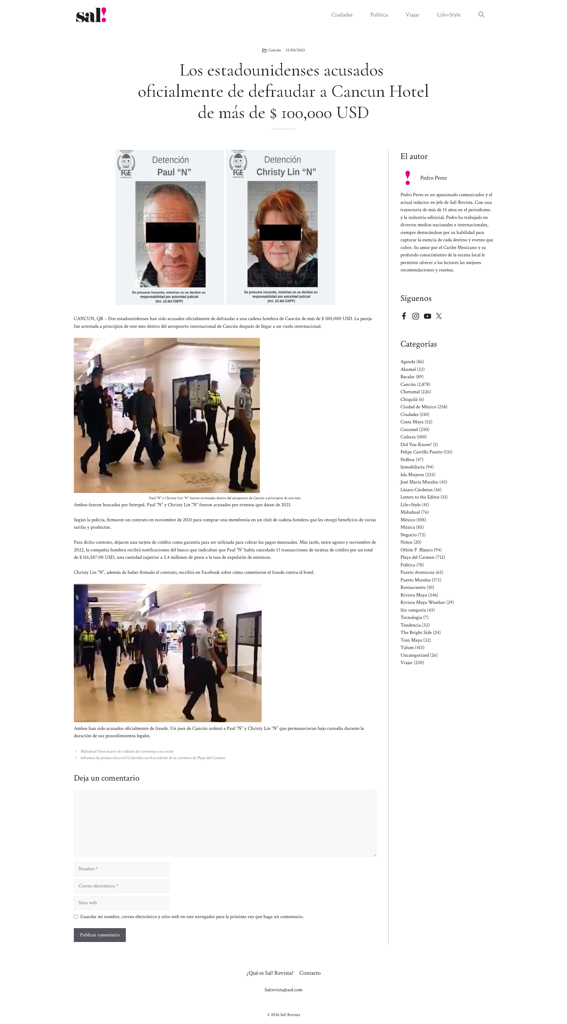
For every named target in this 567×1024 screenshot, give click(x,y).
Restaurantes (413, 587)
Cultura (408, 437)
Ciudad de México (418, 407)
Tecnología (411, 617)
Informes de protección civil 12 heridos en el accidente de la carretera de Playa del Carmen (153, 758)
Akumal (408, 369)
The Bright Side (416, 632)
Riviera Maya (413, 595)
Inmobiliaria (412, 467)
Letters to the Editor (419, 497)
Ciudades (342, 15)
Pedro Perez (433, 178)
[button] (481, 15)
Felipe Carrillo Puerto (421, 452)
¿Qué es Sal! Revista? (270, 973)
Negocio (408, 535)
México (407, 520)
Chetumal (410, 392)
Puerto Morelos (415, 580)
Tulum (407, 647)
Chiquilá (409, 399)
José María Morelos (419, 482)
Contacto (310, 973)
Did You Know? (416, 444)
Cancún (274, 50)
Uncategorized (414, 655)
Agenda (407, 361)
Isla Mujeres (412, 474)
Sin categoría (413, 610)
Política (379, 15)
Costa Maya (411, 422)
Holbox (407, 459)
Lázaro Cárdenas (416, 489)
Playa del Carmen (417, 557)
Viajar (412, 15)
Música (407, 527)
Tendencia (410, 625)
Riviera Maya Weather (422, 602)
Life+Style (449, 15)
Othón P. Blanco (416, 550)
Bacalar (407, 376)
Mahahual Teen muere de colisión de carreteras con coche (127, 751)
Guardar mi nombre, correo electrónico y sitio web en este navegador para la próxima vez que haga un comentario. (192, 916)
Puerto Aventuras (417, 572)
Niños (406, 542)
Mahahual (410, 512)
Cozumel (409, 429)
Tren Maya (411, 640)
